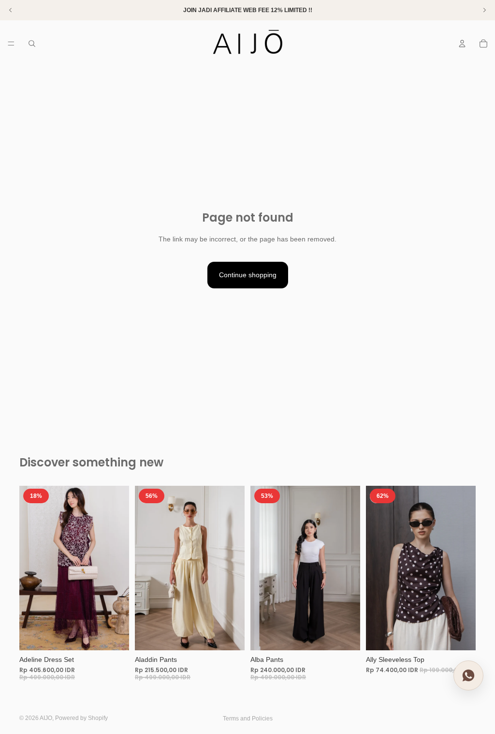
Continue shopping (248, 275)
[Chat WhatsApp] (468, 675)
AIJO (46, 718)
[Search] (32, 43)
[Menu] (11, 43)
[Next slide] (118, 568)
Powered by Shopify (81, 718)
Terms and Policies (248, 718)
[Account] (462, 43)
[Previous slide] (30, 568)
